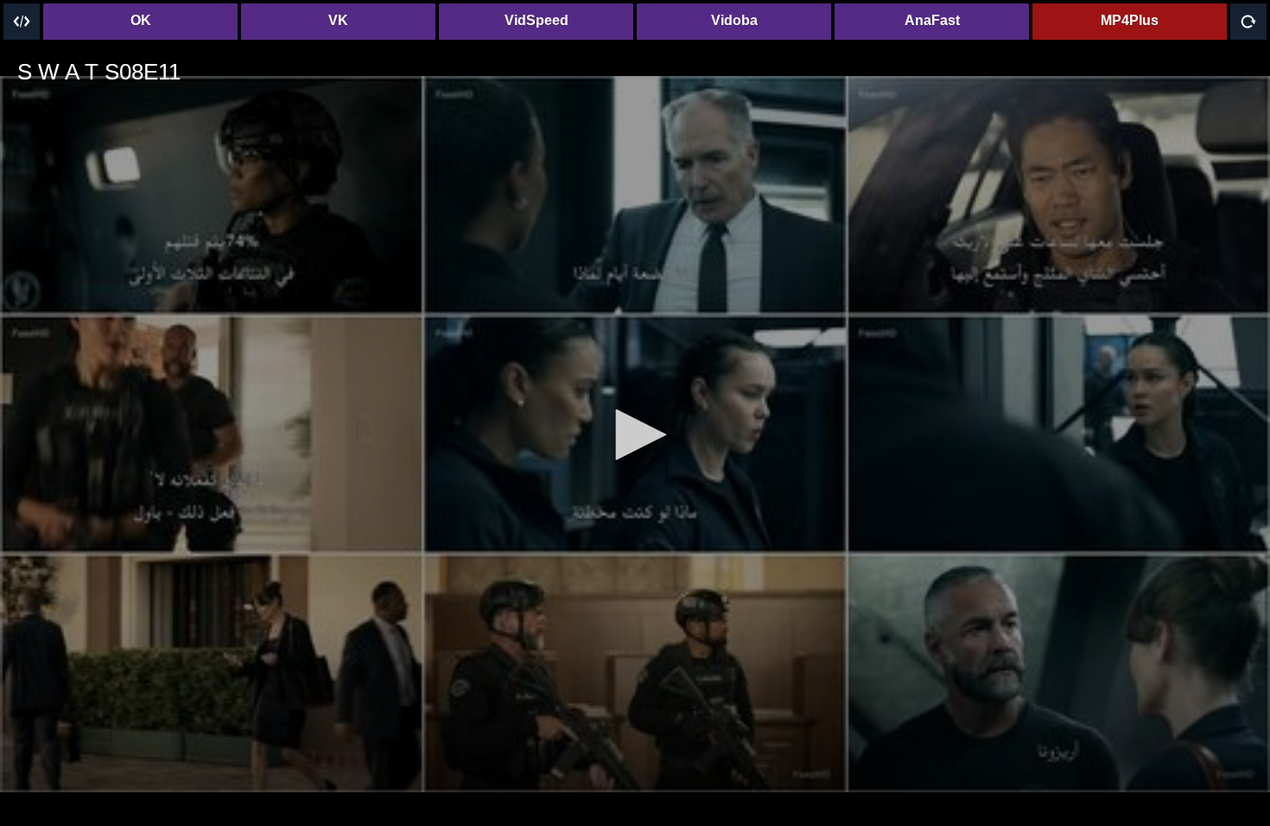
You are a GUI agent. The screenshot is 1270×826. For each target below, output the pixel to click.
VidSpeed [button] (536, 20)
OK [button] (140, 20)
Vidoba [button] (734, 20)
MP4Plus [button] (1130, 20)
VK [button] (338, 20)
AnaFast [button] (932, 20)
